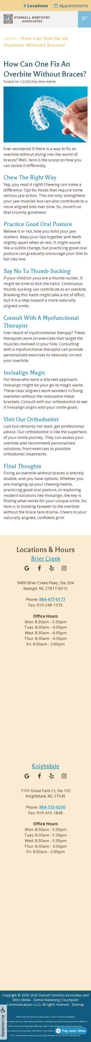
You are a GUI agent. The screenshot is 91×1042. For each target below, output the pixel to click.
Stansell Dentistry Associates (60, 995)
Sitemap (78, 1004)
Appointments (73, 5)
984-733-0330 (52, 807)
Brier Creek (45, 558)
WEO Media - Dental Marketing (36, 1000)
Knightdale (45, 766)
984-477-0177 (52, 599)
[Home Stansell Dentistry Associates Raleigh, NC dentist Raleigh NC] (27, 19)
